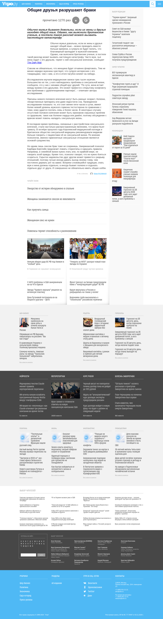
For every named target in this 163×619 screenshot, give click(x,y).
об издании (57, 583)
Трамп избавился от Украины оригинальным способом (29, 505)
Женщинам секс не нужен (40, 220)
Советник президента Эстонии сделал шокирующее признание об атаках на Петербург (32, 499)
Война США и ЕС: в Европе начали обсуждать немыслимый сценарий (126, 518)
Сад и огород (64, 4)
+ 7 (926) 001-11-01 (121, 596)
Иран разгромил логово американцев (127, 524)
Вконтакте (92, 583)
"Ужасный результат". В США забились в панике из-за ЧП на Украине (64, 505)
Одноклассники (95, 587)
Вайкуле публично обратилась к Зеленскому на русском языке (30, 511)
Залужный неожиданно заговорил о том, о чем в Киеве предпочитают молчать (129, 505)
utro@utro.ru (119, 591)
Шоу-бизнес (26, 4)
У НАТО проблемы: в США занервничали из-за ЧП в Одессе (44, 283)
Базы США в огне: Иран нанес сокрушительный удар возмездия (62, 518)
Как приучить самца (37, 209)
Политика (38, 4)
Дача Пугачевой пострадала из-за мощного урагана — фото (42, 298)
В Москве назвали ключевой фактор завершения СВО (63, 524)
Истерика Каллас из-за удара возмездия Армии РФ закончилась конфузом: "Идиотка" (96, 499)
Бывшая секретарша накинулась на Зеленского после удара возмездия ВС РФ (34, 524)
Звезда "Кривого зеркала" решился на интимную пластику (44, 291)
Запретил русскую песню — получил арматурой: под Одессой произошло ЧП (128, 498)
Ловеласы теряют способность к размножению (51, 231)
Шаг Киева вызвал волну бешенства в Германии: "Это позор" (95, 505)
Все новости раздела (26, 362)
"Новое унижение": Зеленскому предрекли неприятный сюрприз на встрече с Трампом (127, 512)
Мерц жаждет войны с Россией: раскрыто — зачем (97, 524)
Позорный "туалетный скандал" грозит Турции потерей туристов (96, 511)
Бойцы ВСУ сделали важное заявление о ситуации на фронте (64, 511)
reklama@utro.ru (120, 598)
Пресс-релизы (78, 4)
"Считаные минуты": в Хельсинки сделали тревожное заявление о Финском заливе (34, 518)
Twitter (91, 591)
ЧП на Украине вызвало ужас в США (63, 497)
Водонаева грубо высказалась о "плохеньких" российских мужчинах (86, 298)
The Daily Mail (34, 62)
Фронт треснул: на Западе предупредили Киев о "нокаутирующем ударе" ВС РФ (88, 283)
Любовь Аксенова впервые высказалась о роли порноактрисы (97, 518)
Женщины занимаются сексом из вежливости (51, 199)
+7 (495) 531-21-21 (121, 590)
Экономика (50, 4)
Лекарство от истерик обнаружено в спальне (50, 188)
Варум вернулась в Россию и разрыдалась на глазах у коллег (84, 291)
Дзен (90, 595)
